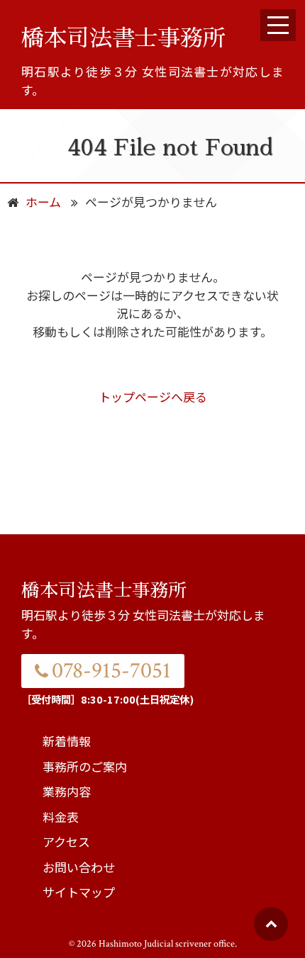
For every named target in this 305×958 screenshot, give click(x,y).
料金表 (61, 816)
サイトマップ (79, 892)
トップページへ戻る (153, 396)
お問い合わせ (79, 867)
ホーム (43, 201)
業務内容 (67, 791)
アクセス (66, 841)
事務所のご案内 (85, 766)
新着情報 (67, 741)
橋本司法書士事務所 (123, 38)
